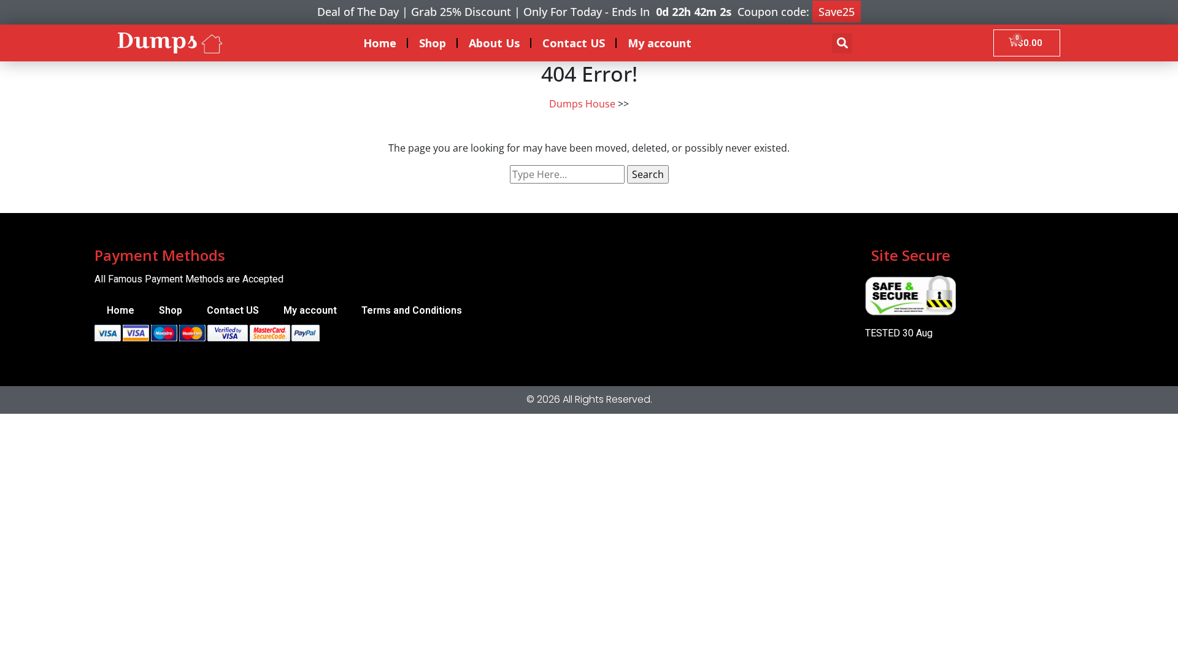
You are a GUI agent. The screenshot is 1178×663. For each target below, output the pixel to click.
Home (379, 43)
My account (659, 43)
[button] (842, 43)
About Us (494, 43)
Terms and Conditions (411, 310)
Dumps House (582, 103)
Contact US (573, 43)
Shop (432, 43)
